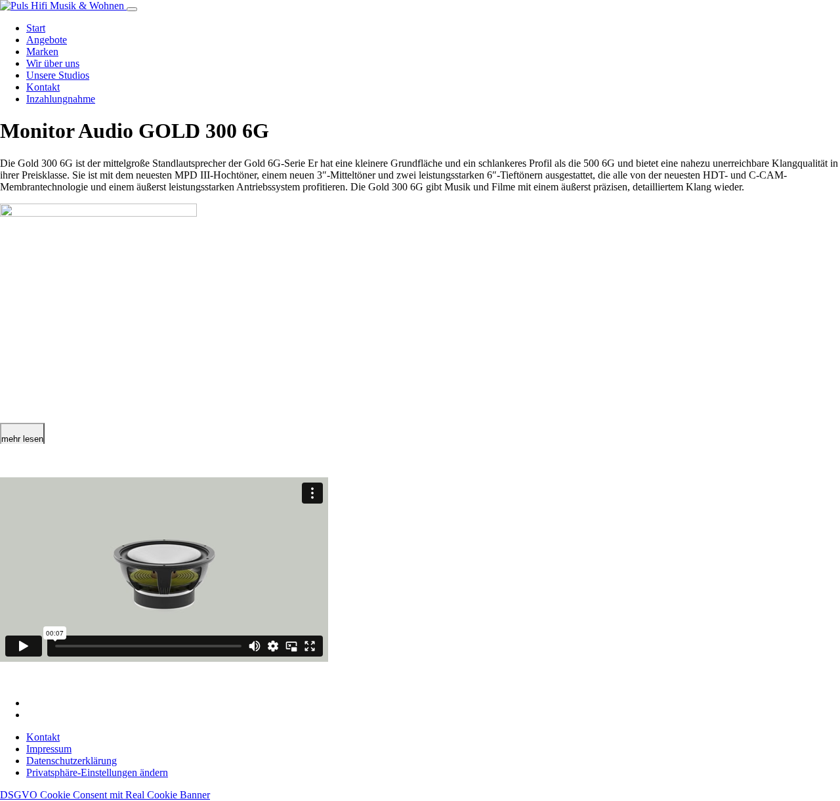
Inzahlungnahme (60, 98)
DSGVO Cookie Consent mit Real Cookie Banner (105, 794)
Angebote (46, 39)
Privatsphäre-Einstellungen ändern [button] (97, 772)
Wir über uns (52, 63)
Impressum (49, 748)
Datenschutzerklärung (71, 760)
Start (35, 27)
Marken (42, 51)
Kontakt (43, 87)
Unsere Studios (57, 75)
